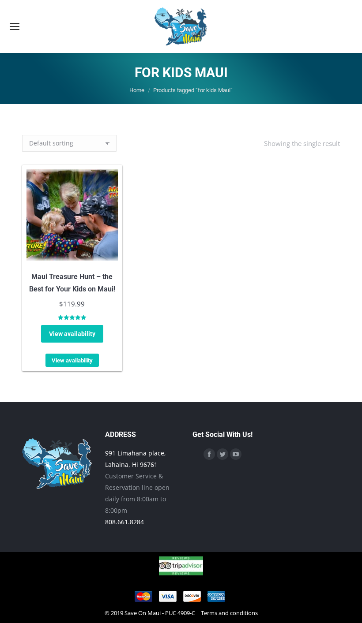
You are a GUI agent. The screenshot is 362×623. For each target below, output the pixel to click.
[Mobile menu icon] (14, 26)
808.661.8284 (124, 522)
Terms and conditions (229, 613)
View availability (72, 333)
